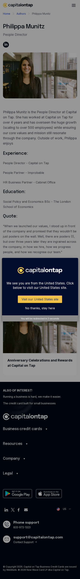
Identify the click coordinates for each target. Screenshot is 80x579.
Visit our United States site (40, 299)
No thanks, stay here (40, 308)
